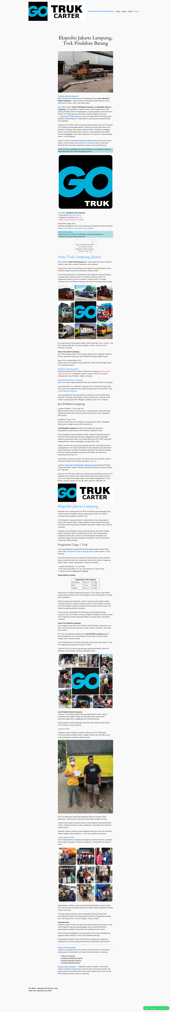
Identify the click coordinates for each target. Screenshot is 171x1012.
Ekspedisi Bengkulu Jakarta (71, 960)
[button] (156, 1008)
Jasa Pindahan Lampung (85, 246)
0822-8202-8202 (75, 215)
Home (118, 11)
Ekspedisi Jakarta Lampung (85, 249)
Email (80, 217)
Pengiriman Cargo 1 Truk (85, 251)
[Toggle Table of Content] (92, 241)
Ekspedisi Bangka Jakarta (70, 963)
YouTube (75, 228)
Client (130, 11)
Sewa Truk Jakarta (68, 956)
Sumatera (68, 134)
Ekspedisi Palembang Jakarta (72, 958)
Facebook (85, 228)
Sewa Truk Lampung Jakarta (85, 244)
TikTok (136, 11)
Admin (124, 11)
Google (75, 571)
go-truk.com (92, 461)
